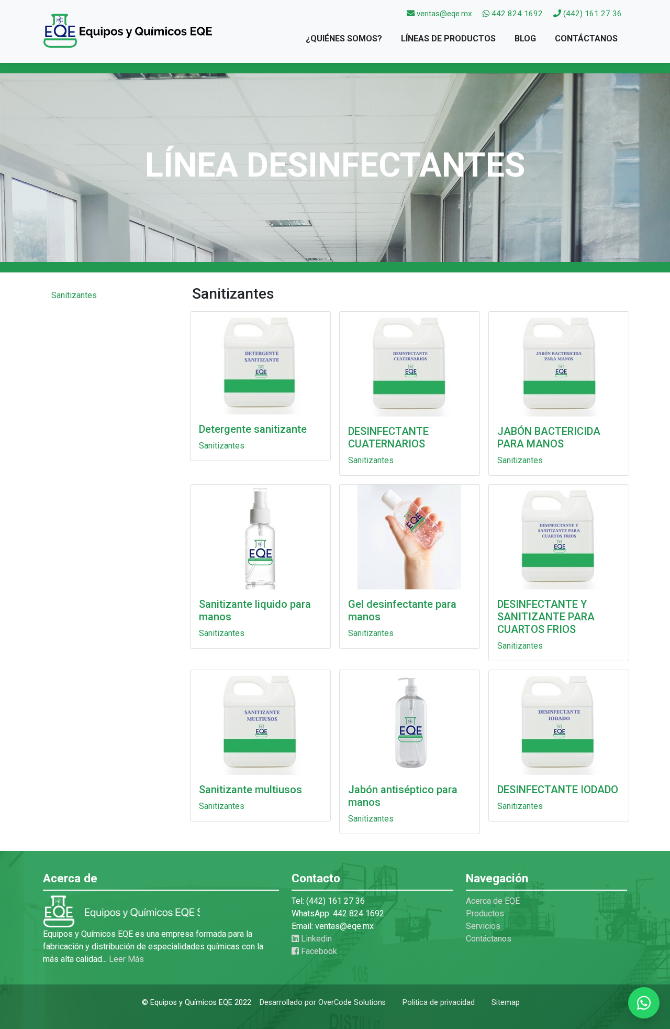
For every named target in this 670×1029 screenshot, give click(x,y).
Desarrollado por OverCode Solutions (323, 1002)
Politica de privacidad (439, 1002)
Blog (525, 38)
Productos (485, 913)
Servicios (483, 926)
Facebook (318, 951)
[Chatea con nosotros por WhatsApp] (644, 1003)
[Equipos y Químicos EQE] (129, 34)
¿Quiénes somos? (344, 38)
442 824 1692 (516, 13)
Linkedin (315, 939)
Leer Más (126, 959)
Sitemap (506, 1002)
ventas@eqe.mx (444, 13)
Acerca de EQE (493, 901)
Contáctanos (586, 38)
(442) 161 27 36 (591, 13)
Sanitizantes (74, 295)
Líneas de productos (448, 38)
